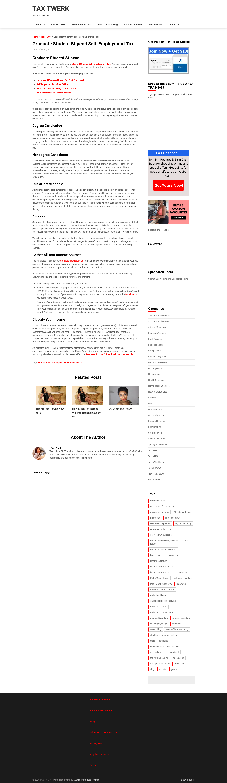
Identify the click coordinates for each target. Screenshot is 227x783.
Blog (92, 721)
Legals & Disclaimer (99, 754)
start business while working (163, 635)
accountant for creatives (162, 506)
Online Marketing (156, 415)
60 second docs (157, 500)
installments (131, 294)
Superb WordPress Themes (86, 780)
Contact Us (173, 24)
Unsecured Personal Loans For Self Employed (60, 80)
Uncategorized (155, 479)
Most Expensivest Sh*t (161, 584)
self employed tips (158, 623)
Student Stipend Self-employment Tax (91, 64)
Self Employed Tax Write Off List (53, 84)
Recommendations (81, 24)
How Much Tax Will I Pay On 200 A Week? (57, 88)
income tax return (158, 561)
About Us (40, 24)
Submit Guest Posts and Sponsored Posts (168, 279)
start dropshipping (159, 641)
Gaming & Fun (155, 368)
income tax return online (161, 566)
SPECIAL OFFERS (156, 438)
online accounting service (162, 589)
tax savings (178, 658)
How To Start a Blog (107, 24)
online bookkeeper (159, 595)
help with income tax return (163, 549)
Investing (152, 397)
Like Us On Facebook (101, 699)
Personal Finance (133, 24)
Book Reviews (155, 339)
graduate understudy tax (72, 261)
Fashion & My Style (157, 356)
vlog (152, 669)
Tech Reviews (155, 24)
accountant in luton (159, 512)
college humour (172, 517)
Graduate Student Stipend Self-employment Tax (61, 362)
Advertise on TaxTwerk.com (103, 732)
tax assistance (157, 652)
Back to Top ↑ (188, 780)
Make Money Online (159, 578)
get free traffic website (161, 535)
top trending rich (182, 663)
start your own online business (164, 646)
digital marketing (183, 523)
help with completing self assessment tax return (169, 542)
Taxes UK (152, 450)
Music (151, 403)
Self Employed (155, 433)
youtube (175, 669)
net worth (181, 584)
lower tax (183, 572)
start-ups (176, 623)
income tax (173, 555)
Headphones (154, 374)
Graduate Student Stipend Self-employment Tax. (110, 354)
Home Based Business (159, 386)
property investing (181, 618)
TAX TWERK (50, 9)
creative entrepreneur (160, 523)
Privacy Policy (97, 743)
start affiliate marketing (177, 629)
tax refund (174, 652)
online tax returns (158, 606)
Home (35, 37)
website (162, 669)
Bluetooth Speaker (157, 333)
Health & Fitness (156, 380)
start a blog (155, 629)
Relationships (154, 427)
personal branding (159, 618)
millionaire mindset (183, 578)
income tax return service (162, 572)
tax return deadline (159, 658)
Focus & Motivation (157, 362)
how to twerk (156, 555)
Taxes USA (46, 37)
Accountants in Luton (158, 321)
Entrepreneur (154, 350)
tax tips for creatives (160, 663)
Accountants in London (159, 315)
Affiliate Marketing (157, 327)
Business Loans (155, 345)
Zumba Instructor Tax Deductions (54, 92)
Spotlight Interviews (157, 444)
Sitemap (94, 765)
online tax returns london (162, 612)
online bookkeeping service (163, 601)
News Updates (155, 409)
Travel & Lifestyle (156, 474)
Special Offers (58, 24)
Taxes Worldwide (156, 462)
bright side (155, 517)
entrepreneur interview (161, 529)
